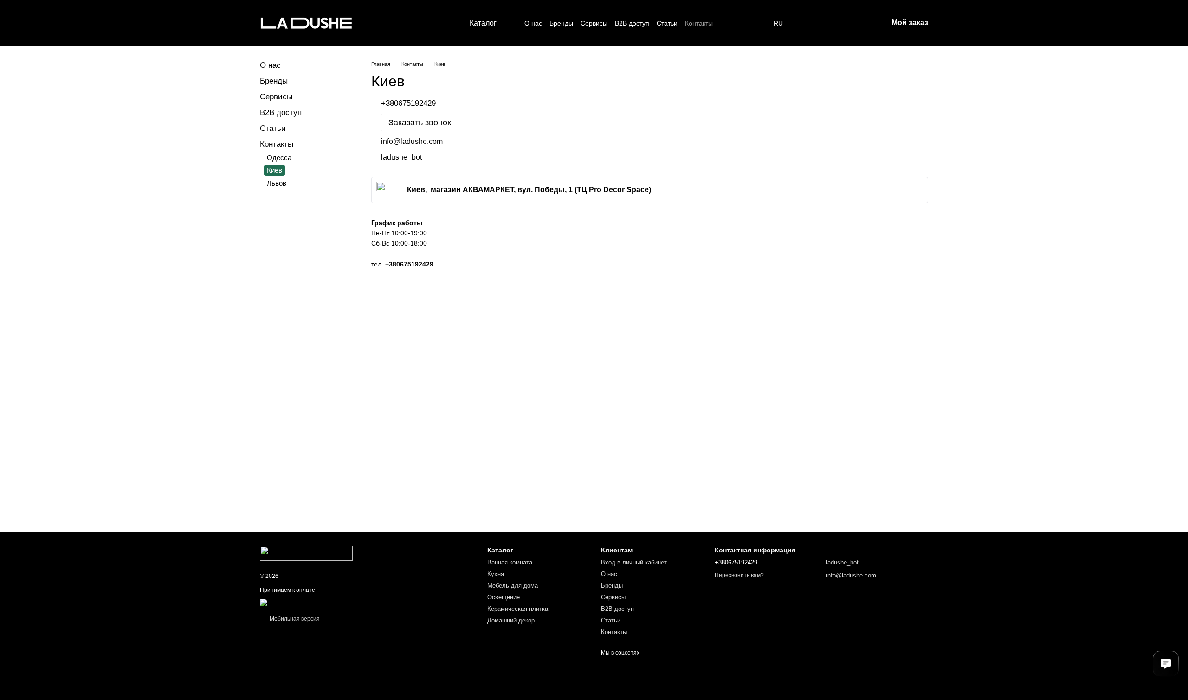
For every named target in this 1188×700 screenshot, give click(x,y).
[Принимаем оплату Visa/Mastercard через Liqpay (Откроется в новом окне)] (328, 602)
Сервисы (594, 23)
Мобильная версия (294, 619)
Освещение (503, 597)
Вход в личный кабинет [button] (634, 562)
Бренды (561, 23)
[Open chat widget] (1166, 664)
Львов (276, 183)
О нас (533, 23)
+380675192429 (409, 264)
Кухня (495, 573)
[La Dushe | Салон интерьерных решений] (306, 553)
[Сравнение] (832, 23)
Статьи (667, 23)
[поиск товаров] (729, 23)
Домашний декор (511, 620)
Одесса (279, 158)
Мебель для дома (512, 585)
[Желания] (808, 23)
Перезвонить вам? (739, 575)
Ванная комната (509, 562)
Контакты (699, 23)
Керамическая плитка (517, 608)
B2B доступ (632, 23)
